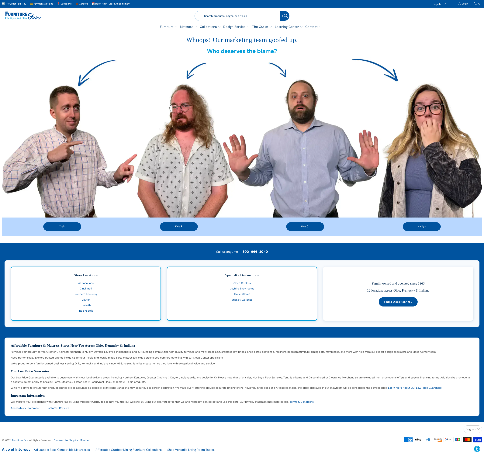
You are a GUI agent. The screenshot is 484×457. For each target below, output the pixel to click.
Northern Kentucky (85, 294)
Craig (62, 226)
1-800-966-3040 (253, 252)
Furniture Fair (20, 440)
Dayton (85, 299)
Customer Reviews (58, 408)
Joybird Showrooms (242, 288)
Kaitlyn (422, 226)
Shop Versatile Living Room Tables (191, 450)
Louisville (86, 305)
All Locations (86, 283)
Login (465, 3)
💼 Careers (81, 3)
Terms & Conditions (302, 401)
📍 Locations (64, 3)
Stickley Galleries (242, 299)
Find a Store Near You (398, 301)
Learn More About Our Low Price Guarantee (415, 387)
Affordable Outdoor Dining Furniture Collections (128, 450)
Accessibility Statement (25, 408)
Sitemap (85, 440)
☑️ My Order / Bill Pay (14, 3)
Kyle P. (179, 226)
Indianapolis (86, 310)
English (437, 4)
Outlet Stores (242, 294)
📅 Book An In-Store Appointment (111, 3)
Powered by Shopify (66, 440)
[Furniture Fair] (23, 16)
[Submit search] (284, 16)
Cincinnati (86, 288)
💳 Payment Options (41, 3)
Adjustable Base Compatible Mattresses (62, 450)
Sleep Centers (242, 283)
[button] (169, 27)
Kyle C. (305, 226)
